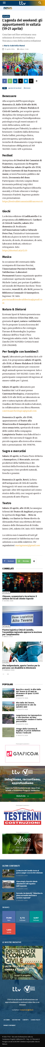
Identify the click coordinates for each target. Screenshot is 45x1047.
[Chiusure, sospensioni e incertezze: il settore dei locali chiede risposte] (22, 582)
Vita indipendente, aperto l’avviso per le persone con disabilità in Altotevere (21, 666)
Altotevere (27, 88)
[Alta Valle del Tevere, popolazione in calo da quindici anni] (8, 706)
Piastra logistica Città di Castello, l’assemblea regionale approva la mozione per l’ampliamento (22, 632)
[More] (36, 81)
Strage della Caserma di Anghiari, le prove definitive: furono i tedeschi (28, 731)
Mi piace (9, 912)
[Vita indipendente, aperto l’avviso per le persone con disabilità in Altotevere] (22, 652)
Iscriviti (9, 924)
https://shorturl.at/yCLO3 (14, 250)
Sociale (6, 662)
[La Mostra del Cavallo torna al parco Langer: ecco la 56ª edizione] (8, 873)
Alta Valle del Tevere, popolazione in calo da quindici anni (26, 705)
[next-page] (7, 674)
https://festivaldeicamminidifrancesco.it (22, 201)
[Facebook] (4, 81)
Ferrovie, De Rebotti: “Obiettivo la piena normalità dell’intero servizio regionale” (29, 895)
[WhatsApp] (10, 81)
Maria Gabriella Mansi (14, 46)
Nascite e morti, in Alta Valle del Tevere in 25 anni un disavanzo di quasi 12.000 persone (28, 692)
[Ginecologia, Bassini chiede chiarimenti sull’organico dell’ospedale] (8, 884)
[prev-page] (3, 674)
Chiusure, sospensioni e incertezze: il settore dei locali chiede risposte (19, 597)
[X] (20, 81)
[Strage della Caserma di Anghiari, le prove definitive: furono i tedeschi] (8, 732)
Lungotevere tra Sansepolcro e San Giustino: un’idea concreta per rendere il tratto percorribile (29, 718)
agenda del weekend (14, 88)
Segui (23, 912)
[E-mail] (31, 81)
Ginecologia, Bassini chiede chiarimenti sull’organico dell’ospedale (26, 884)
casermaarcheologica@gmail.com (19, 411)
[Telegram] (26, 81)
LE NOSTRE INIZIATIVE (11, 942)
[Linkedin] (15, 81)
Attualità (6, 16)
